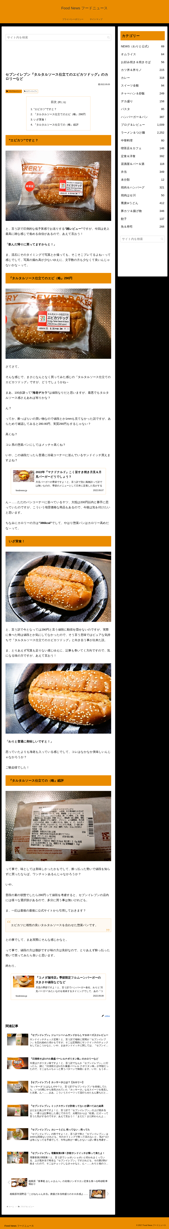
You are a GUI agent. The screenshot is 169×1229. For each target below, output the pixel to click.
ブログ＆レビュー (14, 91)
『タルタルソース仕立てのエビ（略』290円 (60, 114)
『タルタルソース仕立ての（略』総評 (56, 124)
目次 (54, 102)
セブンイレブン (31, 91)
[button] (108, 37)
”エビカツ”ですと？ (45, 109)
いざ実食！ (40, 119)
